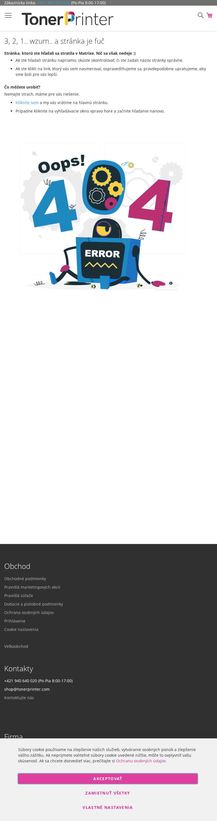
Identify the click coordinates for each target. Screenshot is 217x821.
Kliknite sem (27, 102)
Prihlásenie (14, 621)
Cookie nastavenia (21, 629)
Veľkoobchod (16, 646)
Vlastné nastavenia (108, 807)
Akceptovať (107, 778)
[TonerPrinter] (68, 18)
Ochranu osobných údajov (141, 760)
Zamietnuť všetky (107, 793)
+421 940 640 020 (53, 2)
